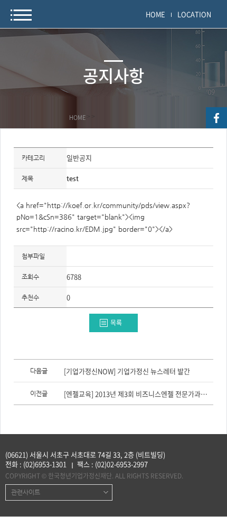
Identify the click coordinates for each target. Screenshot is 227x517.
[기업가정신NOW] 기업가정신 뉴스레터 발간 (127, 372)
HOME (155, 14)
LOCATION (194, 14)
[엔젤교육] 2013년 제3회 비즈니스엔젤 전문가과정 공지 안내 (138, 394)
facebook (216, 117)
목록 (116, 322)
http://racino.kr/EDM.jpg (73, 229)
